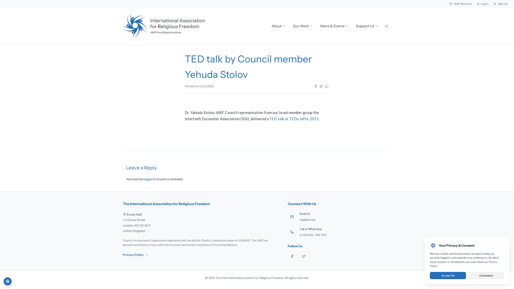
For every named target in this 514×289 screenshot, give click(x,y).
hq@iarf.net (308, 219)
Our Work (301, 26)
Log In (485, 3)
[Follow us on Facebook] (292, 256)
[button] (7, 281)
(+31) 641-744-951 (313, 235)
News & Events (332, 26)
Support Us (365, 26)
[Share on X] (321, 86)
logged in (150, 179)
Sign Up (503, 3)
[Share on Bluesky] (326, 86)
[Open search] (386, 26)
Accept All (448, 275)
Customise (486, 275)
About (276, 26)
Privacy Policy (133, 254)
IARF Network (463, 3)
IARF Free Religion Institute (165, 32)
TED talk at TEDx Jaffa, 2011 (294, 119)
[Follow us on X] (304, 256)
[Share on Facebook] (315, 86)
